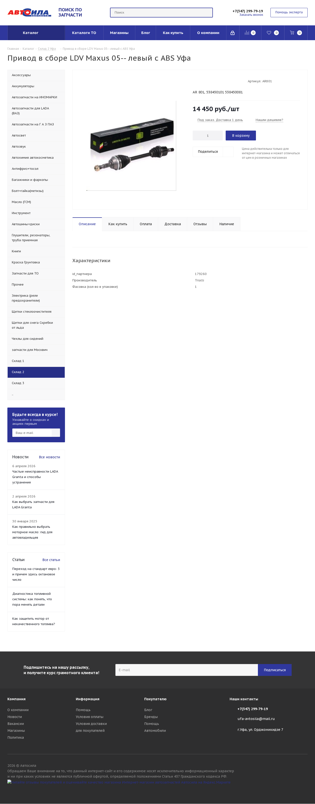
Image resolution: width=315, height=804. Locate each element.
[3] (204, 81)
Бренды (151, 717)
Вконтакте (304, 791)
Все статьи (51, 560)
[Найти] (207, 12)
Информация (87, 699)
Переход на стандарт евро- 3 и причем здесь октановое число (36, 574)
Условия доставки (91, 723)
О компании (18, 710)
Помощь (83, 710)
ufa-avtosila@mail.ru (256, 719)
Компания (16, 699)
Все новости (49, 457)
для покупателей (90, 730)
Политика (15, 737)
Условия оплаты (89, 717)
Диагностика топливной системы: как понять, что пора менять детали (32, 599)
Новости (14, 717)
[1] (195, 81)
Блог (148, 710)
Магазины (16, 730)
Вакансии (15, 723)
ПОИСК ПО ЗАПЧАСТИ (70, 12)
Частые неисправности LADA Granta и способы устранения (35, 476)
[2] (199, 81)
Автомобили (155, 730)
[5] (213, 81)
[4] (209, 81)
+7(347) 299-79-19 (248, 11)
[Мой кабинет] (233, 32)
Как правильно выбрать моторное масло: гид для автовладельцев (32, 532)
